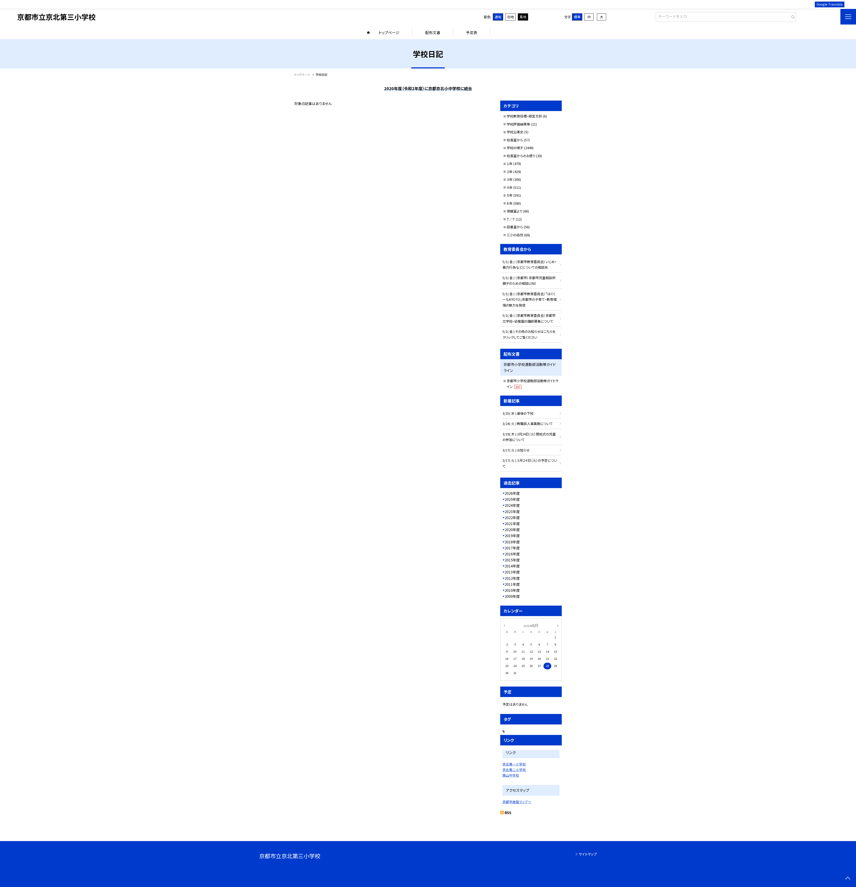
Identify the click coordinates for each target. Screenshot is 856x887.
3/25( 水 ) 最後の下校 (517, 413)
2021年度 (512, 523)
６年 (509, 203)
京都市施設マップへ (516, 801)
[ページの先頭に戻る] (847, 878)
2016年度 (512, 554)
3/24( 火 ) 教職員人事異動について (527, 423)
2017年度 (512, 548)
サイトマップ (587, 854)
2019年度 (512, 535)
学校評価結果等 (518, 124)
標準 (577, 16)
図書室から (515, 227)
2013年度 (512, 572)
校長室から (515, 140)
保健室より (514, 211)
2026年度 (512, 493)
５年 (509, 195)
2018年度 (512, 542)
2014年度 (512, 566)
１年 (509, 163)
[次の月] (557, 625)
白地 (510, 16)
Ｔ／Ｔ (511, 219)
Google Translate (830, 4)
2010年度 (512, 590)
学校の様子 (515, 147)
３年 (509, 179)
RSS (508, 812)
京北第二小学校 (514, 769)
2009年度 (512, 596)
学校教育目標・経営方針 (524, 116)
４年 (509, 187)
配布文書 (432, 32)
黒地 (523, 16)
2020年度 (512, 529)
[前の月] (504, 625)
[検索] (792, 16)
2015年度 (512, 560)
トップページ (389, 32)
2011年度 (512, 584)
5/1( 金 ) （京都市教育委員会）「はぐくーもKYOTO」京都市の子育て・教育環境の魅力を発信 (529, 299)
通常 (498, 16)
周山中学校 (510, 775)
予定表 (471, 32)
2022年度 (512, 517)
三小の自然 (515, 235)
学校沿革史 (515, 132)
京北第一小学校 (514, 764)
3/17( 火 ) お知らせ (515, 450)
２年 (509, 171)
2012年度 (512, 578)
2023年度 (512, 511)
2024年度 (512, 505)
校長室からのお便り (521, 155)
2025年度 (512, 499)
